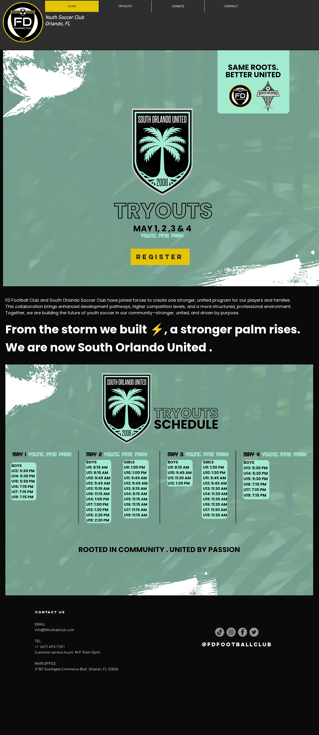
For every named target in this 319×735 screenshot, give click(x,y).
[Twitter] (254, 632)
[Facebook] (242, 632)
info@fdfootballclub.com (54, 630)
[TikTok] (219, 632)
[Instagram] (231, 632)
